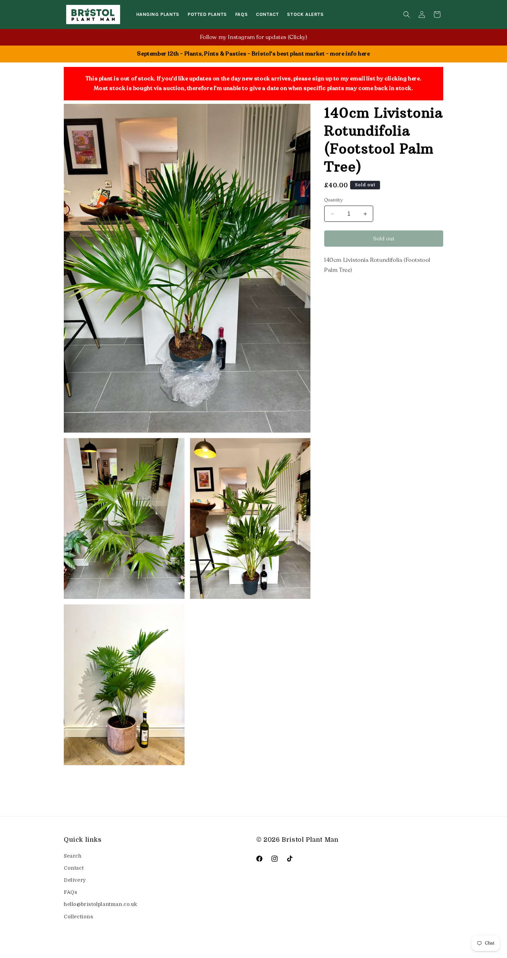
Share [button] (338, 291)
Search (73, 856)
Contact (73, 868)
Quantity (333, 200)
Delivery (75, 880)
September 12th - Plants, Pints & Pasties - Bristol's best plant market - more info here (253, 54)
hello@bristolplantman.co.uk (100, 904)
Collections (78, 916)
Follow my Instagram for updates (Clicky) (253, 37)
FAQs (70, 892)
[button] (406, 14)
